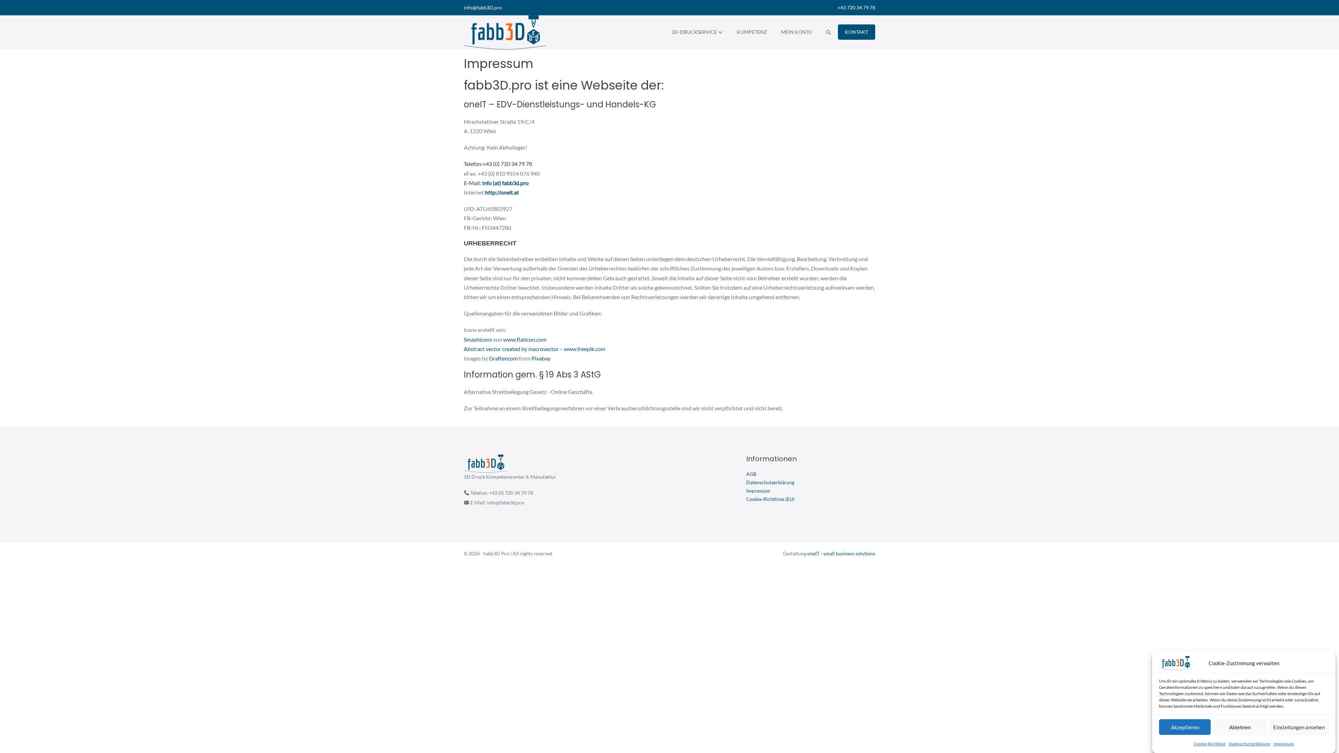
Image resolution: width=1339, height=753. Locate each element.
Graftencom (503, 358)
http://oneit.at (502, 192)
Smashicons (478, 339)
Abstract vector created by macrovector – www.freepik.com (534, 348)
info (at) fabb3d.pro (505, 183)
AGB (751, 474)
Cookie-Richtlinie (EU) (770, 499)
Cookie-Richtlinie (1209, 743)
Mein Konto (796, 32)
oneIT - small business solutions (841, 553)
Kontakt (856, 32)
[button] (828, 32)
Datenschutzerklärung (1249, 743)
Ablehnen (1240, 727)
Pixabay (541, 358)
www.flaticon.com (524, 339)
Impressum (1283, 743)
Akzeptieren (1185, 727)
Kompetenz (752, 32)
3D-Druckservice (695, 32)
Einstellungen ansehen (1299, 727)
